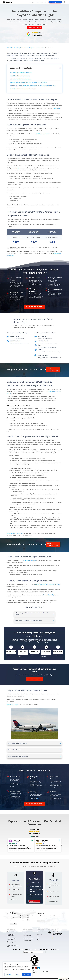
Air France (28, 920)
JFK (38, 918)
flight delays (57, 108)
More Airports (41, 921)
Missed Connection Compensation (11, 942)
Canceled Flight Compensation (10, 935)
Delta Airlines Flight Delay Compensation (19, 75)
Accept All (26, 974)
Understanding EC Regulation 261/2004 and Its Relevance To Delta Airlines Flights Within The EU (33, 85)
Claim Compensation (34, 307)
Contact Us (39, 934)
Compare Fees (39, 2)
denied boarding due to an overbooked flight (47, 584)
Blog (38, 937)
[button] (61, 845)
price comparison (34, 799)
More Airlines (13, 923)
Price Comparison (27, 935)
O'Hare (55, 915)
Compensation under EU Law (12, 946)
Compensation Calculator (26, 932)
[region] (17, 969)
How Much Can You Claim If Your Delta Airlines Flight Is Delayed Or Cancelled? (28, 82)
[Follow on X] (33, 968)
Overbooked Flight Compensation (11, 938)
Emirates (13, 920)
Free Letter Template (28, 938)
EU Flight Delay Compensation (36, 48)
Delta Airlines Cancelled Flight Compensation (20, 79)
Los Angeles (47, 915)
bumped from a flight (49, 595)
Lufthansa (21, 920)
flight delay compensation (42, 133)
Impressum (45, 971)
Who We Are (40, 932)
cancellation (15, 168)
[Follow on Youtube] (36, 968)
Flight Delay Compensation (21, 48)
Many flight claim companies (14, 533)
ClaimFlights (10, 48)
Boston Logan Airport (12, 704)
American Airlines (13, 916)
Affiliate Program (27, 940)
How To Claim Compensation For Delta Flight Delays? (22, 89)
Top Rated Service (37, 34)
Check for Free (34, 27)
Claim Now (34, 901)
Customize (8, 974)
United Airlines (29, 916)
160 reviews (37, 833)
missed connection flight (29, 560)
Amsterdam (47, 918)
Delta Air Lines (21, 916)
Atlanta (39, 915)
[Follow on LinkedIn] (38, 968)
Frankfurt (56, 918)
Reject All (18, 974)
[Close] (31, 963)
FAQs (38, 939)
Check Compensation (55, 2)
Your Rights (31, 2)
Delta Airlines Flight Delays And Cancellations (21, 72)
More (45, 2)
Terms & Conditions (35, 971)
